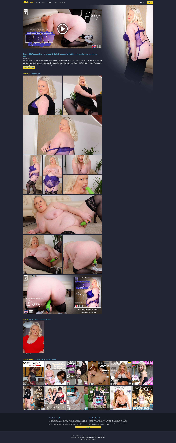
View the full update (29, 67)
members (142, 2)
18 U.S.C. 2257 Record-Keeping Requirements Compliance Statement (88, 436)
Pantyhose (99, 63)
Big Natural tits (76, 60)
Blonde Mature (46, 62)
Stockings (57, 65)
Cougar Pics (89, 62)
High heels (45, 63)
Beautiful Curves (57, 60)
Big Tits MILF (30, 62)
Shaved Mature (41, 65)
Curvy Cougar (98, 62)
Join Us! (150, 2)
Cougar (83, 62)
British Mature (65, 62)
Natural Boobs (93, 63)
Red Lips (25, 65)
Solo (53, 65)
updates (38, 2)
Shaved (35, 65)
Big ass (63, 60)
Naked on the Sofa (84, 63)
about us (49, 2)
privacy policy (101, 437)
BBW (44, 60)
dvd (56, 2)
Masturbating (63, 63)
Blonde (35, 62)
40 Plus (41, 60)
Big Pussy (83, 60)
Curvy (93, 62)
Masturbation (70, 63)
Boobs (59, 62)
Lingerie (57, 63)
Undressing (66, 65)
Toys (61, 65)
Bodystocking (54, 62)
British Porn (71, 62)
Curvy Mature (26, 63)
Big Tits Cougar (93, 60)
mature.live (62, 2)
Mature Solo (77, 63)
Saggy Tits (30, 65)
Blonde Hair (40, 62)
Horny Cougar (51, 63)
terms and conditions (91, 437)
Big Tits (88, 60)
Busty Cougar (78, 62)
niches (43, 2)
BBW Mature (49, 60)
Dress (31, 63)
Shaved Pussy (48, 65)
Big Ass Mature (68, 60)
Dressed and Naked (37, 63)
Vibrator (71, 65)
